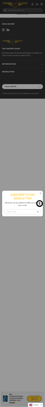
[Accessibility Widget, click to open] (39, 203)
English (36, 405)
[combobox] (35, 405)
